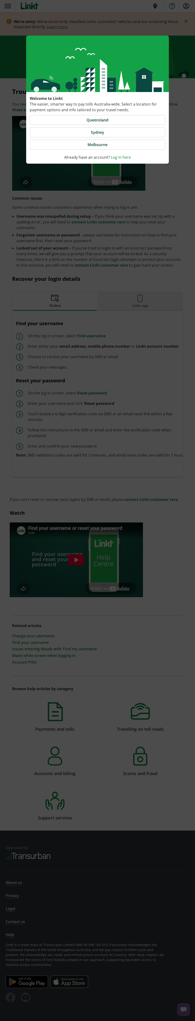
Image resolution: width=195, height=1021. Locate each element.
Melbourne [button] (97, 144)
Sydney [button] (97, 132)
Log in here (121, 157)
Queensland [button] (97, 120)
